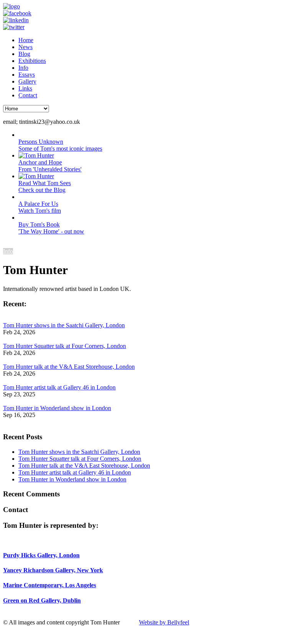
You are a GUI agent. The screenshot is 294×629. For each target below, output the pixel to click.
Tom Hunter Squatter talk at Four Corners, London (64, 346)
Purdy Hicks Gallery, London (41, 555)
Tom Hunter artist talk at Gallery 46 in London (59, 387)
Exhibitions (32, 60)
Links (25, 88)
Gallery (27, 81)
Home (25, 40)
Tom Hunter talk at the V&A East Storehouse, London (69, 366)
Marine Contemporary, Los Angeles (49, 585)
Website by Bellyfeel (164, 622)
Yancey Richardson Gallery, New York (53, 570)
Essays (26, 74)
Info (23, 67)
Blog (24, 54)
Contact (27, 95)
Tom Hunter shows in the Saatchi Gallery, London (64, 325)
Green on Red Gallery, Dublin (42, 600)
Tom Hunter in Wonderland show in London (57, 408)
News (25, 47)
